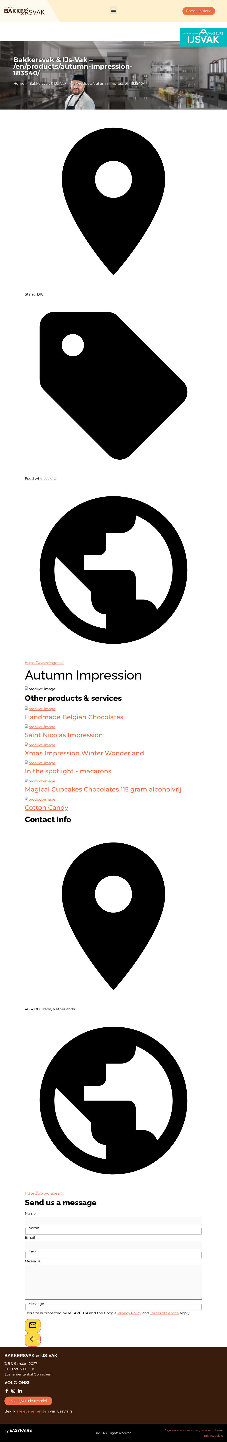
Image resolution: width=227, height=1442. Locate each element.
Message (33, 1261)
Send (39, 1328)
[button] (113, 10)
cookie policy (210, 1430)
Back (39, 1342)
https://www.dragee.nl (44, 663)
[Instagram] (13, 1391)
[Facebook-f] (6, 1391)
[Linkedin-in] (20, 1391)
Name (30, 1213)
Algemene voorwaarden (181, 1430)
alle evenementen (33, 1411)
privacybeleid (213, 1435)
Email (30, 1237)
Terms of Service (164, 1313)
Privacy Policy (129, 1313)
